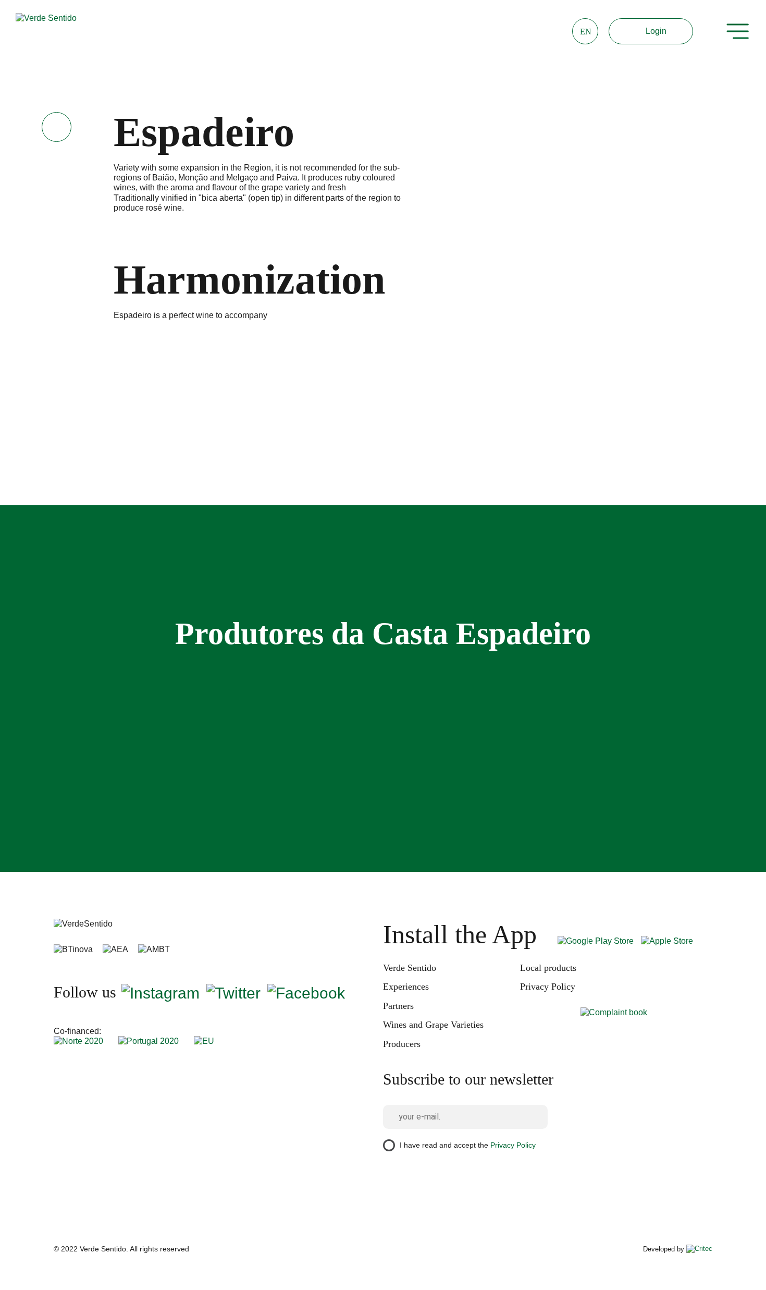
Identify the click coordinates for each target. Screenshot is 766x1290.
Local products (548, 968)
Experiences (406, 986)
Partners (398, 1006)
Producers (402, 1044)
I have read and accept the (468, 1144)
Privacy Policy (547, 986)
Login (656, 31)
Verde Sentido (409, 968)
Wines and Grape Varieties (433, 1024)
